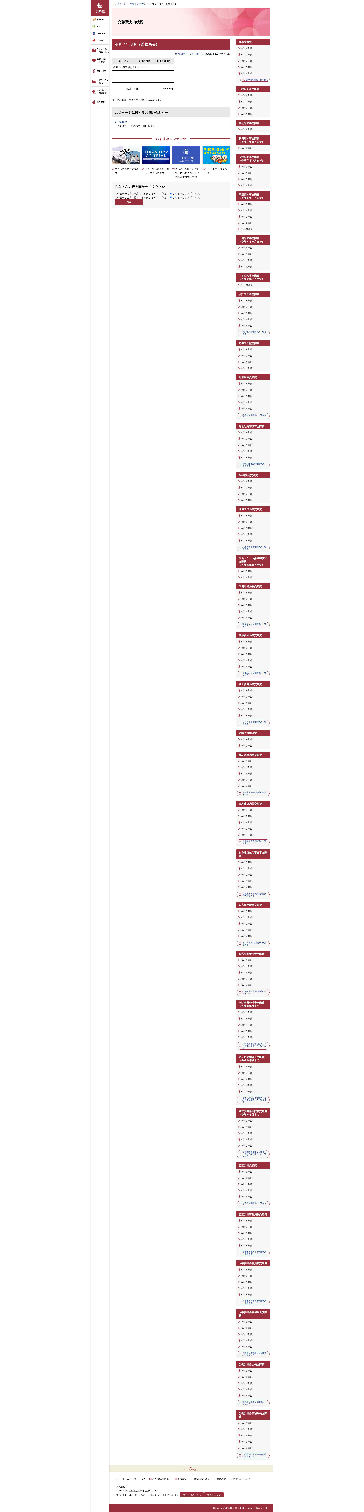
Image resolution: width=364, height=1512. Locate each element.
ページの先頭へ (191, 1470)
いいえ (196, 193)
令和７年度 (246, 54)
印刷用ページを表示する (190, 54)
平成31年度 (247, 229)
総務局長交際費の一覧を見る (254, 416)
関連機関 (221, 1479)
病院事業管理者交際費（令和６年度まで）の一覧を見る (254, 1045)
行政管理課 (121, 122)
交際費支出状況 (138, 3)
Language (101, 33)
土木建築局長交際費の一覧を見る (254, 842)
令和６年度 (246, 60)
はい (166, 193)
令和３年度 (246, 216)
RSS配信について (242, 1479)
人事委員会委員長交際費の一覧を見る (254, 1302)
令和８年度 (246, 48)
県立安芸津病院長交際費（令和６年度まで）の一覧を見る (254, 1154)
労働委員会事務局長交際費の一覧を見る (254, 1455)
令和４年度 (246, 73)
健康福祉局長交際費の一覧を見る (254, 674)
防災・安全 (102, 71)
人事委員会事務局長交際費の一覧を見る (254, 1354)
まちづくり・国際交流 (102, 92)
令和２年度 (246, 223)
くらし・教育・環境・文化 (103, 50)
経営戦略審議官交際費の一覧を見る (254, 465)
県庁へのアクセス (192, 1494)
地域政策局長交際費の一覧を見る (254, 548)
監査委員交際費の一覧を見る (254, 1204)
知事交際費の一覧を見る (257, 79)
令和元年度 (246, 266)
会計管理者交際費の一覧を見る (254, 333)
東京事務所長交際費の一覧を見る (254, 943)
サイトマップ (214, 1494)
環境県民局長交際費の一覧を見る (254, 625)
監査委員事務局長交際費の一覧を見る (254, 1253)
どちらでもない (180, 193)
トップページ (119, 3)
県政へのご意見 (202, 1479)
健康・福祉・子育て (102, 60)
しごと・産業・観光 (103, 81)
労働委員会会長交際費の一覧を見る (254, 1403)
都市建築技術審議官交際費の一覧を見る (254, 894)
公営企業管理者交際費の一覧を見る (254, 992)
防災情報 (100, 40)
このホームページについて (131, 1479)
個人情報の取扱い (161, 1479)
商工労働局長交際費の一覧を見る (254, 723)
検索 (98, 26)
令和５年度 (246, 67)
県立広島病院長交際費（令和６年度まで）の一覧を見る (254, 1100)
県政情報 (101, 102)
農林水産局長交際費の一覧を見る (254, 793)
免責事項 (182, 1479)
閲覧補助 (100, 19)
